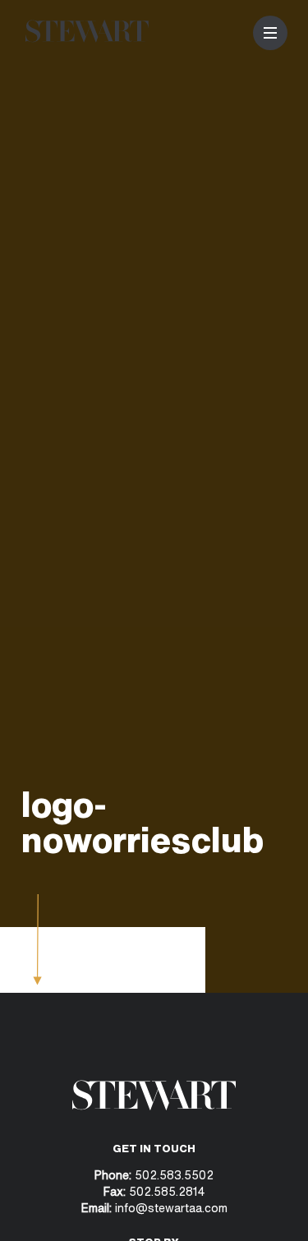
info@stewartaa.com (171, 1207)
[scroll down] (37, 980)
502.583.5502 (172, 1174)
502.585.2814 (167, 1191)
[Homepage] (87, 37)
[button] (270, 33)
